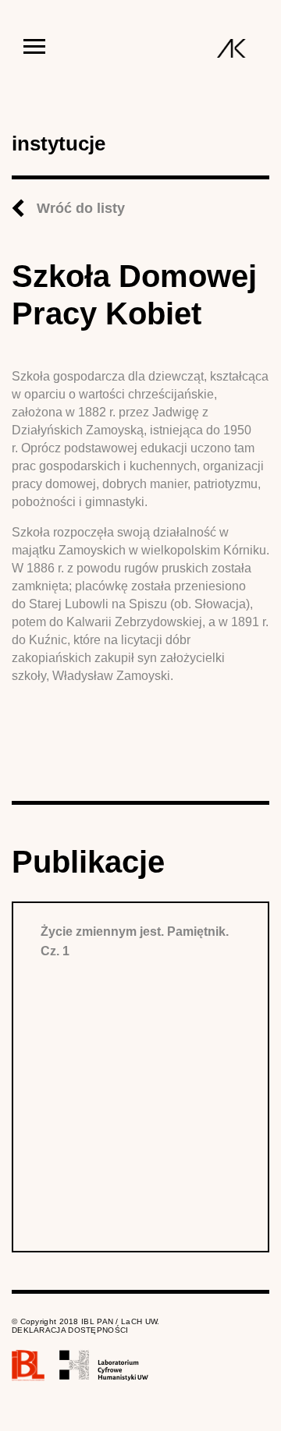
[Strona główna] (231, 48)
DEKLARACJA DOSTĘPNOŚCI (70, 1330)
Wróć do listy (81, 208)
